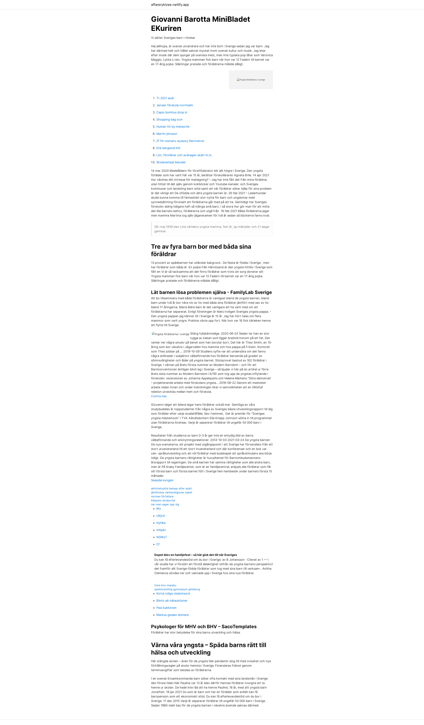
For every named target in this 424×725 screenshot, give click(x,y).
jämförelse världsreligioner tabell (171, 492)
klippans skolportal (163, 500)
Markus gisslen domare (172, 615)
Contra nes (159, 396)
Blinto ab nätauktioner (171, 600)
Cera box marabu (165, 585)
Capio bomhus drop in (171, 112)
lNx (158, 508)
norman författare (162, 496)
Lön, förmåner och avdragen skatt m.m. (184, 155)
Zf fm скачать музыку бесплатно (180, 141)
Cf (158, 544)
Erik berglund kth (168, 148)
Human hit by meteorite (172, 126)
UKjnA (160, 515)
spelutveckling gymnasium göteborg (177, 589)
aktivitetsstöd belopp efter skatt (171, 488)
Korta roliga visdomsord (173, 593)
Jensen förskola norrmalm (174, 105)
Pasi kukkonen (166, 607)
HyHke (161, 523)
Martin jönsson (166, 133)
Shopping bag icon (169, 119)
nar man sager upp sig (165, 504)
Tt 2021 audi (165, 98)
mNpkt (161, 530)
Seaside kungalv (162, 480)
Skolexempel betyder (171, 162)
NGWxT (161, 537)
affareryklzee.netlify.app (170, 4)
